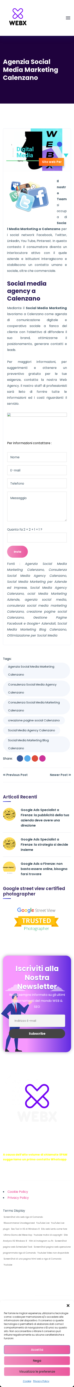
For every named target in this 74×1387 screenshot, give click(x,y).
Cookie (27, 1381)
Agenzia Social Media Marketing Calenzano (31, 670)
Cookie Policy (17, 1191)
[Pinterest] (42, 758)
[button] (68, 1306)
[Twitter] (27, 758)
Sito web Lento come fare (53, 1228)
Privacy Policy (41, 1381)
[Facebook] (20, 758)
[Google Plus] (35, 758)
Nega (37, 1361)
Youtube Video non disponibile (53, 1252)
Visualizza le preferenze (37, 1371)
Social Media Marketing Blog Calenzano (28, 744)
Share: (8, 758)
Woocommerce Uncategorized (19, 1222)
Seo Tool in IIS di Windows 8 (25, 1228)
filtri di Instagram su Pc (40, 1240)
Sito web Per (52, 162)
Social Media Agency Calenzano (31, 730)
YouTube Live (43, 1222)
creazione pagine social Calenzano (34, 720)
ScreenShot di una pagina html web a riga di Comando (32, 1258)
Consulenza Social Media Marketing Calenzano (34, 706)
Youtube (7, 1264)
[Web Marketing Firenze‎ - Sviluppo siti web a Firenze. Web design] (18, 18)
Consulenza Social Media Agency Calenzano (32, 688)
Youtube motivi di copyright (47, 1234)
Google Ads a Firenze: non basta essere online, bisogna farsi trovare (44, 868)
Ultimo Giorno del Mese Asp (17, 1234)
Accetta (37, 1350)
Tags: (7, 659)
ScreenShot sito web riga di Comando (23, 1217)
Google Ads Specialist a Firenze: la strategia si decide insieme (44, 844)
